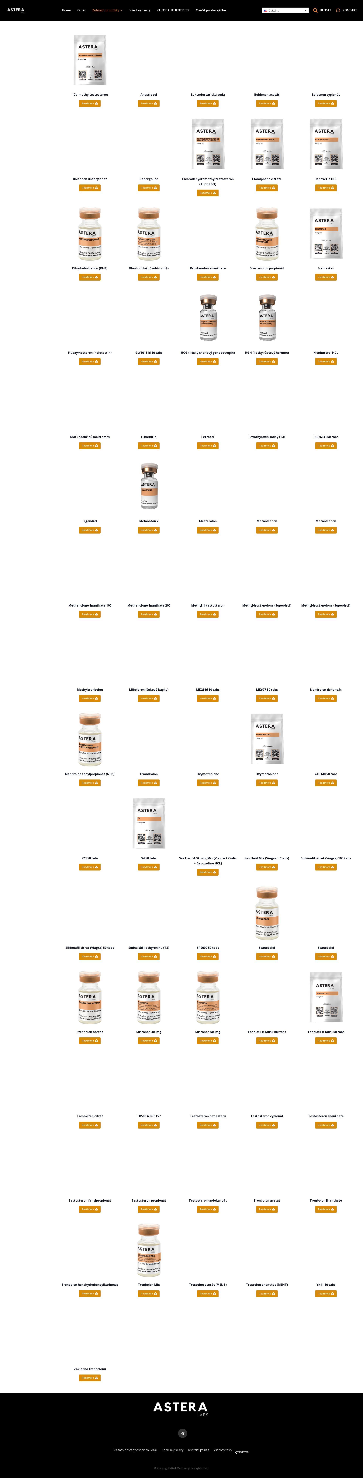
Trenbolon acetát (267, 1200)
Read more (88, 103)
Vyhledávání (242, 1452)
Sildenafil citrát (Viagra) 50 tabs (90, 948)
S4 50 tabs (148, 858)
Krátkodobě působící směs (90, 437)
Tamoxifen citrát (90, 1116)
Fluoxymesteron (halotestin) (90, 353)
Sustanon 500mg (207, 1032)
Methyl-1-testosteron (207, 605)
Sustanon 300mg (148, 1032)
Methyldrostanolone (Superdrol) (266, 605)
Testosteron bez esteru (208, 1116)
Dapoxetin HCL (326, 179)
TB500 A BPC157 (149, 1116)
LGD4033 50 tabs (326, 437)
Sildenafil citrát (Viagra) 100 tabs (326, 858)
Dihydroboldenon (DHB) (89, 268)
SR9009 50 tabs (208, 948)
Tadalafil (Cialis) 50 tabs (326, 1032)
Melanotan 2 (148, 521)
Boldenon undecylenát (90, 179)
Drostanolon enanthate (208, 268)
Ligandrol (90, 521)
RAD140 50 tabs (325, 774)
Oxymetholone (207, 774)
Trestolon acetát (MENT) (208, 1285)
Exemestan (325, 268)
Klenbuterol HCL (325, 353)
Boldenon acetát (266, 95)
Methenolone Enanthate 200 (148, 605)
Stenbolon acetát (90, 1032)
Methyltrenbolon (90, 690)
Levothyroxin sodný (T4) (267, 437)
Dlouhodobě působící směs (149, 268)
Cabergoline (149, 179)
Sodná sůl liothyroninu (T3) (148, 948)
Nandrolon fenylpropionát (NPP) (89, 774)
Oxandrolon (149, 774)
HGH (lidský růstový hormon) (267, 353)
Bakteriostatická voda (208, 95)
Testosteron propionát (148, 1200)
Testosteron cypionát (267, 1116)
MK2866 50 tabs (208, 690)
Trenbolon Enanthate (326, 1200)
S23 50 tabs (89, 858)
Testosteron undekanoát (208, 1200)
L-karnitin (148, 437)
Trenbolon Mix (149, 1285)
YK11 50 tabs (325, 1285)
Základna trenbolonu (90, 1369)
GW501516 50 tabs (148, 353)
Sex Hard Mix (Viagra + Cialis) (267, 858)
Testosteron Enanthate (326, 1116)
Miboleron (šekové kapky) (148, 690)
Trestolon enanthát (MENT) (267, 1285)
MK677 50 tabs (267, 690)
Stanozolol (267, 948)
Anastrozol (148, 95)
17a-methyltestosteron (90, 95)
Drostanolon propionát (267, 268)
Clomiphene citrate (267, 179)
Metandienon (267, 521)
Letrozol (207, 437)
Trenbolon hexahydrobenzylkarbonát (89, 1285)
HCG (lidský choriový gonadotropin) (208, 353)
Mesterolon (208, 521)
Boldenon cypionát (326, 95)
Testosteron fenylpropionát (89, 1200)
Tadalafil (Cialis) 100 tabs (267, 1032)
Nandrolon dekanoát (326, 690)
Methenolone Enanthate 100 (89, 605)
